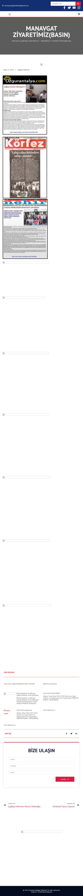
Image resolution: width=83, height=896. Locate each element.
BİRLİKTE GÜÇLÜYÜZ (50, 684)
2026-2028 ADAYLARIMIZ (51, 693)
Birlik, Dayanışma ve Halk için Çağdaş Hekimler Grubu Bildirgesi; (28, 694)
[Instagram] (79, 8)
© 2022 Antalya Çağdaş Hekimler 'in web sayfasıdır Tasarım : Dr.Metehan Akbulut (41, 891)
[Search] (78, 4)
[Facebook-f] (64, 8)
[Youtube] (74, 8)
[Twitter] (69, 8)
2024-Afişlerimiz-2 (49, 710)
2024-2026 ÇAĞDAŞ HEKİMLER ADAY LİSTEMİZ (19, 684)
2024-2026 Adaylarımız (24, 710)
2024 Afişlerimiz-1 (10, 725)
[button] (79, 14)
